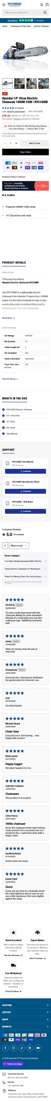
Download (27, 471)
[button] (8, 108)
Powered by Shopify (29, 1058)
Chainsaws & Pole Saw (21, 26)
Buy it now (26, 152)
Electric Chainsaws (42, 26)
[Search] (45, 12)
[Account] (41, 4)
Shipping (17, 119)
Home (4, 26)
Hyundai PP (14, 1058)
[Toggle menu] (3, 4)
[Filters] (5, 545)
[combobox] (25, 12)
